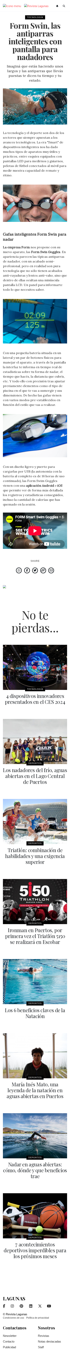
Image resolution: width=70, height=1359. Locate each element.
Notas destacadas (49, 1341)
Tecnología (35, 17)
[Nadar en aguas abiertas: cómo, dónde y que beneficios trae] (35, 1135)
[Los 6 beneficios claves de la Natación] (35, 981)
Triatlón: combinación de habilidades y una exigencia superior (35, 856)
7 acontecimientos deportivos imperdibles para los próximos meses (35, 1250)
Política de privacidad (37, 1317)
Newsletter (10, 1335)
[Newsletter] (58, 6)
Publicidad (9, 1347)
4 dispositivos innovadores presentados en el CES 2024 (35, 698)
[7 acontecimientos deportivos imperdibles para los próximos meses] (35, 1215)
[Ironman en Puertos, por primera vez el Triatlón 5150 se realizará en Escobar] (35, 901)
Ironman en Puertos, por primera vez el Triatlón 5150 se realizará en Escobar (35, 936)
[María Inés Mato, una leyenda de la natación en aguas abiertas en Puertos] (35, 1055)
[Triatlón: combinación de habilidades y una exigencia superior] (35, 821)
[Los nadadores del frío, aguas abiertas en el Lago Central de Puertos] (35, 741)
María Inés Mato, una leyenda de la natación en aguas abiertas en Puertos (35, 1090)
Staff (41, 1347)
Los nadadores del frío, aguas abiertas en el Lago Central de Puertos (35, 776)
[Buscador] (64, 6)
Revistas (43, 1335)
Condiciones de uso (13, 1317)
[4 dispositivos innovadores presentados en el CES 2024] (35, 667)
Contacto (8, 1341)
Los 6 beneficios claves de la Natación (35, 1013)
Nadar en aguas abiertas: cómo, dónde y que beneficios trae (35, 1170)
